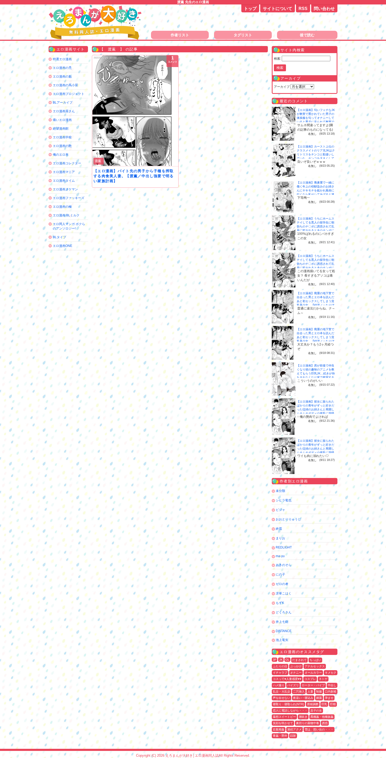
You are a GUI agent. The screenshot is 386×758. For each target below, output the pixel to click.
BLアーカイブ (62, 102)
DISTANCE (283, 631)
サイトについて (277, 8)
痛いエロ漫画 (62, 120)
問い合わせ (324, 8)
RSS (303, 8)
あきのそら (283, 565)
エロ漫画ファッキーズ (68, 198)
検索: (277, 58)
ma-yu (280, 556)
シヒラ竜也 (283, 500)
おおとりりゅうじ (288, 519)
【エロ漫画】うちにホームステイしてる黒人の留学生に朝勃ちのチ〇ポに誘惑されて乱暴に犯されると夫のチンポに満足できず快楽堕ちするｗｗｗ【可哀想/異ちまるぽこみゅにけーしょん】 (316, 230)
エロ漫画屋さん (64, 111)
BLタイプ (59, 237)
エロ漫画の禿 (62, 68)
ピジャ (280, 509)
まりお (280, 538)
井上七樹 (282, 621)
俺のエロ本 (61, 154)
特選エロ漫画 (62, 59)
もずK (280, 602)
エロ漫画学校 (62, 137)
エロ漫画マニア (64, 172)
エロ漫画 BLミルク (66, 215)
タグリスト (243, 35)
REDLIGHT (284, 547)
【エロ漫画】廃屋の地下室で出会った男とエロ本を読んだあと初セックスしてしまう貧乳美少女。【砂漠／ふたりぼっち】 (315, 301)
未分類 (280, 490)
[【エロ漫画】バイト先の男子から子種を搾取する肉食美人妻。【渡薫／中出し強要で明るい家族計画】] (135, 110)
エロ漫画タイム (64, 180)
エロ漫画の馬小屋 (65, 85)
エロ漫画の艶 (62, 146)
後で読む (307, 35)
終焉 (279, 528)
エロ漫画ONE (62, 246)
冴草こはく (283, 593)
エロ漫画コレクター (67, 163)
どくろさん (283, 612)
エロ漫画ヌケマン (65, 189)
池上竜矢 (282, 640)
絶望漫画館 (61, 128)
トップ (250, 8)
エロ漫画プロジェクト (68, 94)
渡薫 (98, 161)
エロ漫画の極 (62, 206)
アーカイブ (282, 87)
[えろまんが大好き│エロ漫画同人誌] (96, 7)
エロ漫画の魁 (62, 76)
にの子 (280, 574)
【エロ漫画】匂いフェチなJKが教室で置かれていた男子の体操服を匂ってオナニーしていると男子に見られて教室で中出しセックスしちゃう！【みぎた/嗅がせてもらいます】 (316, 121)
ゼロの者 (282, 584)
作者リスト (180, 35)
